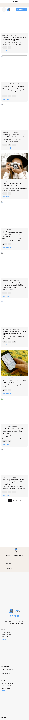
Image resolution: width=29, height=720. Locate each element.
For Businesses (6, 5)
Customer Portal (24, 5)
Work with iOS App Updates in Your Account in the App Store (14, 38)
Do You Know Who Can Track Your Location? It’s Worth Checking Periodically (14, 431)
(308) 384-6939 (5, 673)
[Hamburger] (4, 9)
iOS (9, 47)
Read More (5, 51)
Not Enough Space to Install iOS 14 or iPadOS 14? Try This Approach (14, 136)
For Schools (15, 5)
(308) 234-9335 (5, 637)
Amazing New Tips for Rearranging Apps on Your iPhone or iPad (14, 332)
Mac (14, 96)
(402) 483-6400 (5, 688)
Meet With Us (22, 9)
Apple (4, 47)
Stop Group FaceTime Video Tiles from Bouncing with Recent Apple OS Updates (13, 482)
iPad (14, 145)
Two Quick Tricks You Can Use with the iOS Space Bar (14, 381)
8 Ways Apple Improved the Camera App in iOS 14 (11, 184)
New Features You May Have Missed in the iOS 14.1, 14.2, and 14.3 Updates (13, 234)
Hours (3, 639)
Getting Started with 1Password (13, 86)
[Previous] (3, 500)
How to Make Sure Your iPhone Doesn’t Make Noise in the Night (13, 284)
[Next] (24, 500)
